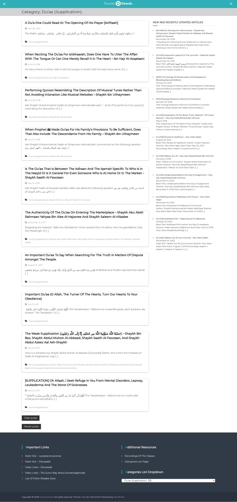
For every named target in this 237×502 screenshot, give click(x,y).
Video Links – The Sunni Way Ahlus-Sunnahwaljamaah (55, 472)
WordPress (119, 497)
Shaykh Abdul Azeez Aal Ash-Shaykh (67, 364)
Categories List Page (136, 461)
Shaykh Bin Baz (126, 364)
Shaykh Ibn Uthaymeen (60, 117)
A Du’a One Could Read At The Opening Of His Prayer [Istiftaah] (71, 23)
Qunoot (32, 117)
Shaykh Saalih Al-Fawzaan (77, 200)
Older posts (30, 418)
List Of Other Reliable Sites (40, 478)
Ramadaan (42, 117)
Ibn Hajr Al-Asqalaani (59, 77)
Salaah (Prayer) (56, 200)
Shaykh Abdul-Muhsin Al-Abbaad (102, 364)
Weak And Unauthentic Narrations (60, 368)
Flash (83, 497)
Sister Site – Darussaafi (38, 461)
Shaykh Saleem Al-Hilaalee (119, 239)
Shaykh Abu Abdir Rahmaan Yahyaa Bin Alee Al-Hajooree (76, 239)
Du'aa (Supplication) (38, 42)
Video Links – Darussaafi (38, 467)
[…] (186, 48)
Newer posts (31, 426)
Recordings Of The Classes (140, 456)
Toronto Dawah (47, 497)
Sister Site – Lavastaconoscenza (43, 456)
